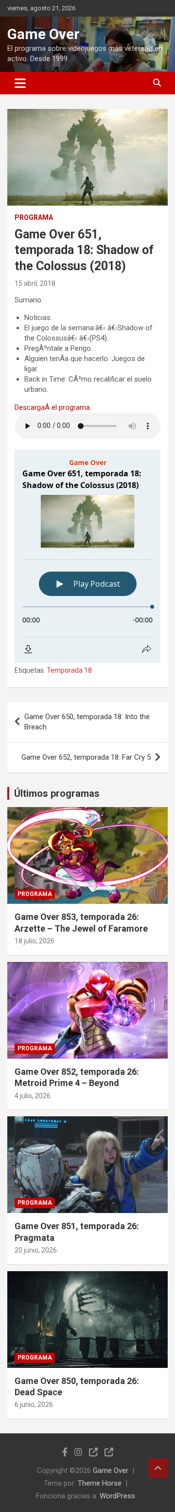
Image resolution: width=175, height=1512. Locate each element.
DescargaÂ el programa (52, 407)
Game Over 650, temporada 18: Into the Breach (87, 721)
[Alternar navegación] (20, 83)
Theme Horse (100, 1483)
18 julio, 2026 (34, 941)
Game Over (43, 34)
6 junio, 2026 (34, 1404)
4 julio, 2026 (33, 1096)
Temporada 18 (69, 670)
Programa (34, 217)
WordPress (117, 1495)
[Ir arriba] (158, 1468)
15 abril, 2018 (35, 283)
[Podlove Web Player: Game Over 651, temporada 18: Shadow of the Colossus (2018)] (87, 556)
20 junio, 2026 (36, 1250)
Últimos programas (57, 793)
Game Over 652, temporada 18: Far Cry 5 (86, 757)
